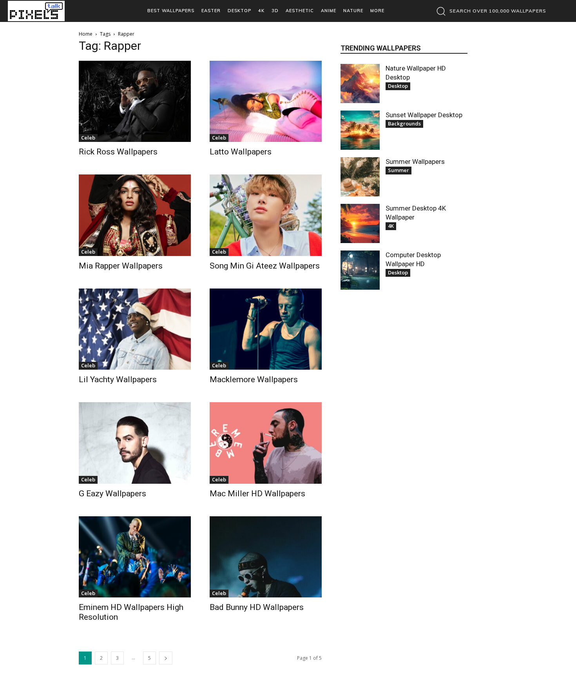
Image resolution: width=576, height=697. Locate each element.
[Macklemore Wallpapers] (266, 329)
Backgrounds (404, 123)
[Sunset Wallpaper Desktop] (360, 130)
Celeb (88, 137)
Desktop (398, 85)
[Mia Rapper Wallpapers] (135, 215)
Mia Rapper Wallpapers (121, 265)
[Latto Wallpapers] (266, 101)
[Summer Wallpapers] (360, 176)
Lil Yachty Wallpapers (118, 379)
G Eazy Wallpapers (112, 493)
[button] (489, 11)
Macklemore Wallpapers (254, 379)
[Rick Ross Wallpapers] (135, 101)
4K (391, 225)
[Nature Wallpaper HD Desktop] (360, 83)
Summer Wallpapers (415, 161)
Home (85, 34)
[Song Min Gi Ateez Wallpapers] (266, 215)
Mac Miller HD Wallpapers (257, 493)
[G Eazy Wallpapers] (135, 442)
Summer (398, 170)
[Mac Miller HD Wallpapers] (266, 442)
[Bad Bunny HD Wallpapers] (266, 556)
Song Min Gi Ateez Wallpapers (265, 265)
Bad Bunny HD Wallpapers (257, 607)
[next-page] (165, 658)
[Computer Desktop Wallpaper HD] (360, 270)
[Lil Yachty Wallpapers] (135, 329)
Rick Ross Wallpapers (118, 151)
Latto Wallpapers (241, 151)
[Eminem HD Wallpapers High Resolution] (135, 556)
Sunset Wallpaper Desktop (424, 115)
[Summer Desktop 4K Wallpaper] (360, 223)
